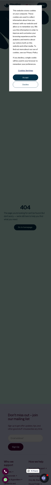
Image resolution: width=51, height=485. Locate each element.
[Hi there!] (44, 478)
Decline (25, 84)
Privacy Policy (31, 52)
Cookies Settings (25, 70)
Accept (25, 77)
